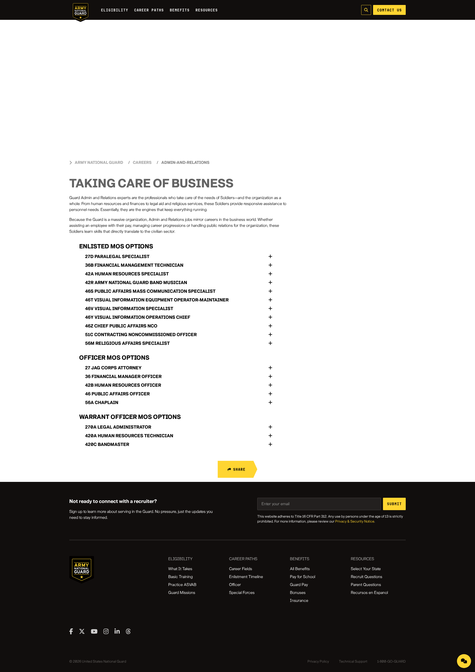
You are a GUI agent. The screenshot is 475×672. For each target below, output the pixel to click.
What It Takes (180, 568)
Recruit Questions (366, 576)
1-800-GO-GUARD (391, 661)
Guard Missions (181, 592)
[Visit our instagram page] (106, 631)
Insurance (299, 600)
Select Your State (366, 568)
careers (142, 162)
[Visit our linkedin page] (117, 631)
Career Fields (240, 568)
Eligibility (114, 10)
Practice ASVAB (182, 584)
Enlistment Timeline (246, 576)
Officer (235, 584)
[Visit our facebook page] (71, 631)
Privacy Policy (318, 661)
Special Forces (242, 592)
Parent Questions (366, 584)
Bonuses (298, 592)
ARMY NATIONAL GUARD (99, 162)
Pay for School (302, 576)
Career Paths (149, 10)
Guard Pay (299, 584)
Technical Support (353, 661)
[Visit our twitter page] (82, 631)
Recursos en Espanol (369, 592)
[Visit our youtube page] (94, 631)
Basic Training (180, 576)
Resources (206, 10)
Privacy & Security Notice (354, 521)
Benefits (180, 10)
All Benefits (300, 568)
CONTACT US (389, 10)
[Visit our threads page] (128, 631)
